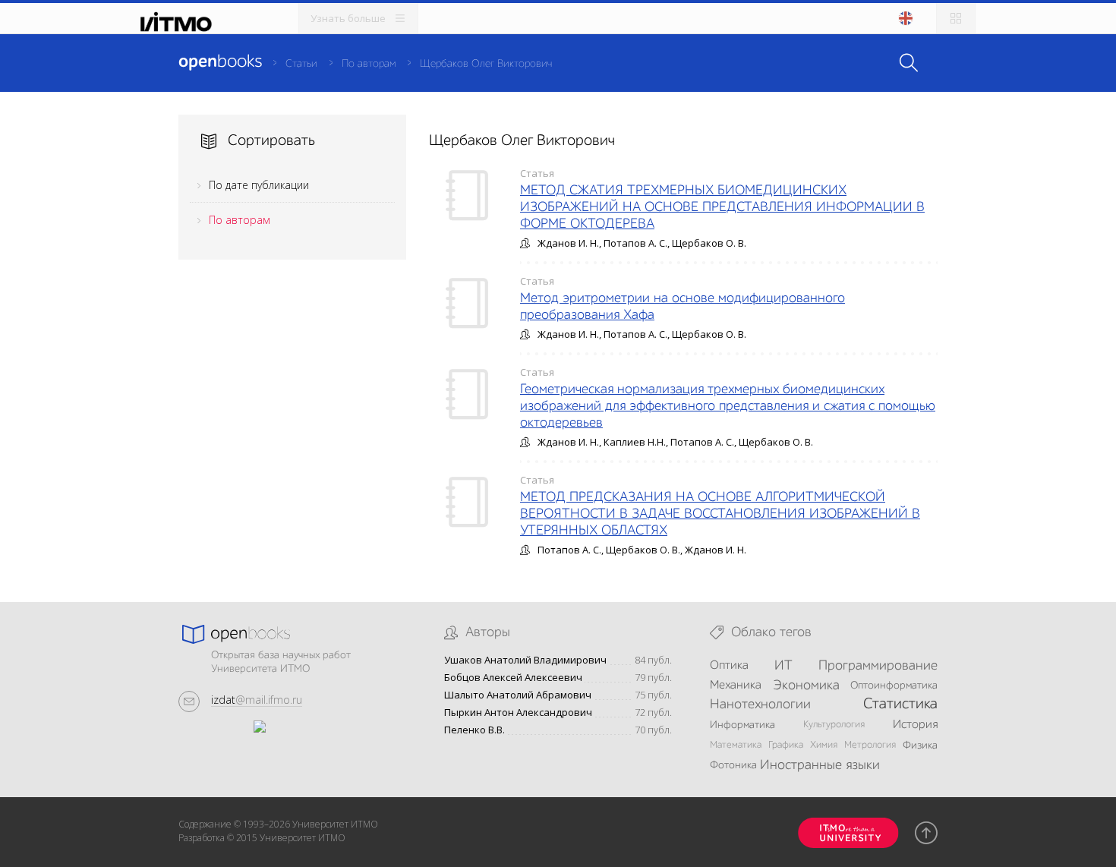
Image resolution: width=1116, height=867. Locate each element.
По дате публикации (259, 185)
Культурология (834, 725)
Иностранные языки (820, 765)
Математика (735, 745)
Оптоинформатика (894, 685)
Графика (785, 745)
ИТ (783, 666)
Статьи (301, 63)
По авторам (369, 63)
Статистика (900, 704)
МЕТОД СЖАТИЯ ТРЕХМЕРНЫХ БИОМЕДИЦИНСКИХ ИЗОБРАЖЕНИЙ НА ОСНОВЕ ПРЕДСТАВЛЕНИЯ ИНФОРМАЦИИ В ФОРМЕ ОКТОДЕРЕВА (722, 207)
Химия (823, 745)
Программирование (878, 666)
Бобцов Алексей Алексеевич (513, 678)
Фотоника (733, 765)
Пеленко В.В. (474, 730)
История (915, 725)
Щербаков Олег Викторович (486, 63)
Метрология (870, 745)
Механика (735, 685)
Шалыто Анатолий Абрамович (517, 695)
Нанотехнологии (760, 704)
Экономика (806, 685)
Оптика (729, 666)
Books (220, 62)
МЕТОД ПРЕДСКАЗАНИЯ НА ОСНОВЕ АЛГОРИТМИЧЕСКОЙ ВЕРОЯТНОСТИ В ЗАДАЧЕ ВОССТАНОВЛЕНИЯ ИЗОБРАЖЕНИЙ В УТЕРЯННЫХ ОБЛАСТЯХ (720, 514)
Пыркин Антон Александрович (518, 712)
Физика (920, 745)
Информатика (742, 725)
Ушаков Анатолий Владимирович (525, 660)
